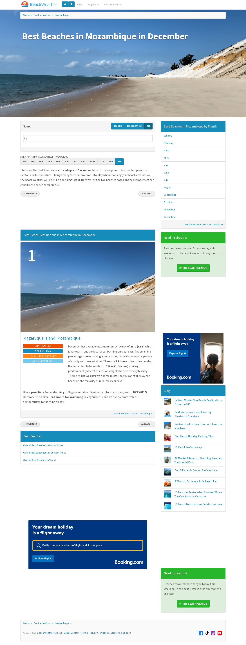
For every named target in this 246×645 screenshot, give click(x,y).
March (167, 150)
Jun (67, 161)
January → (147, 193)
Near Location (134, 126)
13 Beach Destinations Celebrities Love (198, 504)
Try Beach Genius (194, 268)
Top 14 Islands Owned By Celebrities (197, 470)
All (148, 126)
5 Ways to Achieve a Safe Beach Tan (196, 481)
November (169, 209)
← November (30, 193)
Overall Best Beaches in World (39, 460)
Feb (33, 161)
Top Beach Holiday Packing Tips (194, 436)
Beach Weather (45, 632)
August (167, 187)
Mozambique (62, 15)
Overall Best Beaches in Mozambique (133, 413)
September (170, 194)
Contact (75, 632)
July (166, 180)
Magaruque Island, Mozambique (51, 338)
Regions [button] (92, 4)
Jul (75, 161)
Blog (79, 4)
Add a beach (124, 632)
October (168, 202)
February (168, 143)
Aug (83, 161)
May (58, 161)
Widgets (104, 632)
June (166, 172)
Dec (119, 161)
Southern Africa (42, 15)
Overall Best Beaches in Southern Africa (44, 452)
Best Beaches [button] (112, 4)
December (169, 217)
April (166, 157)
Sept (92, 161)
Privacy (94, 632)
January (168, 135)
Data (66, 632)
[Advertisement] (87, 214)
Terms (84, 632)
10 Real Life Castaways (188, 447)
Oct (102, 161)
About (58, 632)
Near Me (117, 126)
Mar (41, 161)
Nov (111, 161)
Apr (50, 161)
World (26, 15)
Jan (24, 161)
